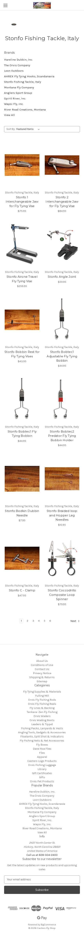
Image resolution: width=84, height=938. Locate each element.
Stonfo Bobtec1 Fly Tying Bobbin (22, 434)
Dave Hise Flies (42, 748)
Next (73, 621)
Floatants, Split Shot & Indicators (42, 736)
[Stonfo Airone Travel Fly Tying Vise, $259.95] (22, 244)
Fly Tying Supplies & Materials (42, 691)
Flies (42, 752)
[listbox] (29, 129)
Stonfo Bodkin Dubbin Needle (22, 513)
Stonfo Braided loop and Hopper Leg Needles (62, 515)
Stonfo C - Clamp (22, 590)
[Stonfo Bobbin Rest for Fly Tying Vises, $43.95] (22, 319)
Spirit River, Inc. (15, 98)
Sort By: (10, 129)
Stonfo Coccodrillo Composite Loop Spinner (62, 594)
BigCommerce (48, 924)
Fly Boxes (42, 744)
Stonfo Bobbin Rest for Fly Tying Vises (22, 354)
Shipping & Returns (42, 677)
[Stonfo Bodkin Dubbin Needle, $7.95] (22, 478)
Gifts (42, 777)
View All (9, 115)
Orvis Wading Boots (42, 720)
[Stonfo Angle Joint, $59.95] (62, 244)
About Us (42, 661)
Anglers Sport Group (18, 93)
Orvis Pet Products (42, 781)
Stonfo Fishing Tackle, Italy (22, 82)
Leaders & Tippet (42, 724)
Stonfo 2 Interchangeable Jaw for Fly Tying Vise (62, 201)
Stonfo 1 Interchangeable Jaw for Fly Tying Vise (22, 201)
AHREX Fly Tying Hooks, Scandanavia (29, 76)
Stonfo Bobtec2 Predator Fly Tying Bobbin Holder (62, 436)
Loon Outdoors (14, 70)
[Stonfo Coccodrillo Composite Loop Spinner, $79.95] (62, 558)
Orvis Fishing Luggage (42, 765)
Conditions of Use (42, 665)
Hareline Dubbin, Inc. (18, 59)
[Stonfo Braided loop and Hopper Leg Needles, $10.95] (62, 478)
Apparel (42, 757)
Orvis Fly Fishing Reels (42, 704)
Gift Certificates (42, 773)
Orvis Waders (42, 716)
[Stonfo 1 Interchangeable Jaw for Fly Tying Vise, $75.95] (22, 165)
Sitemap (42, 681)
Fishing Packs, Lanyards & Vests (42, 728)
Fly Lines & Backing (42, 708)
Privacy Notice (42, 673)
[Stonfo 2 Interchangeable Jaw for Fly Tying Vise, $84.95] (62, 165)
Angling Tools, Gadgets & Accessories (42, 732)
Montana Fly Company (19, 87)
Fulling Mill (42, 695)
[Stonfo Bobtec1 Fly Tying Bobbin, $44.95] (22, 399)
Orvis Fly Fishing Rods (42, 699)
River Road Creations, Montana (25, 109)
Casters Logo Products (42, 761)
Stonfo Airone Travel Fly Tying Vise (22, 279)
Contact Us (42, 669)
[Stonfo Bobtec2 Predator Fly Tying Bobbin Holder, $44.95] (62, 399)
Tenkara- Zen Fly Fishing (42, 712)
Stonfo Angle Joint (62, 276)
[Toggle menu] (5, 5)
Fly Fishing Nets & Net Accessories (42, 740)
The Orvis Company (17, 65)
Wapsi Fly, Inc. (13, 104)
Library (42, 769)
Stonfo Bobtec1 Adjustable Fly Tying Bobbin (62, 356)
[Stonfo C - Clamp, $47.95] (22, 558)
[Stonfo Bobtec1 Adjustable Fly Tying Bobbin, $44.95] (62, 319)
